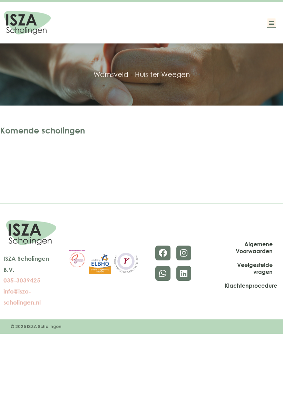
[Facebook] (162, 253)
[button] (271, 23)
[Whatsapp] (162, 273)
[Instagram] (183, 253)
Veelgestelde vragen (255, 268)
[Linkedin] (183, 273)
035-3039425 (21, 280)
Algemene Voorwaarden (254, 248)
